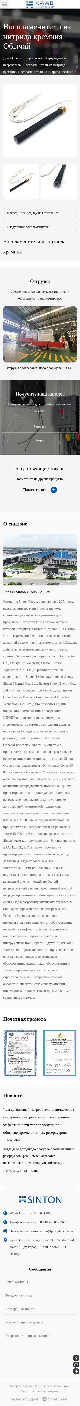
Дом (6, 58)
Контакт (40, 426)
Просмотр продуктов (27, 58)
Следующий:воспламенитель (28, 227)
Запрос (40, 440)
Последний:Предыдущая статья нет (32, 213)
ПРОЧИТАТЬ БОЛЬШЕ (20, 1171)
